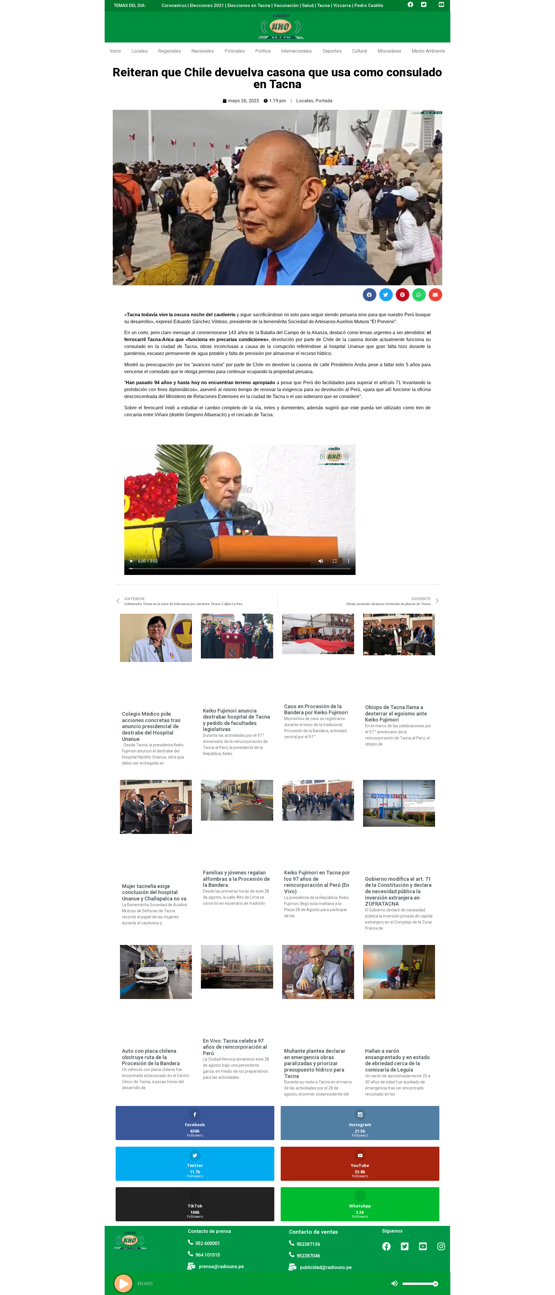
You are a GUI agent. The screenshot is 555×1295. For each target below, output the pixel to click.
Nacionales (202, 51)
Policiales (235, 51)
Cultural (359, 51)
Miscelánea (389, 51)
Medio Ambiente (428, 51)
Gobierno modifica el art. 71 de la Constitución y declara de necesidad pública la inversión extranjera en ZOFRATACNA (398, 891)
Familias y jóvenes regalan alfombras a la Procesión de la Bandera (236, 879)
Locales (140, 51)
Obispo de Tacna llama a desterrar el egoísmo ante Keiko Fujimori (396, 713)
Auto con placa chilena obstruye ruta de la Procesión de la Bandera (151, 1057)
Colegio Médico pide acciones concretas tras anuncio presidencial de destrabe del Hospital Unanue (151, 726)
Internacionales (296, 51)
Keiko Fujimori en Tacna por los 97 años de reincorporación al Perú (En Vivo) (317, 882)
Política (263, 51)
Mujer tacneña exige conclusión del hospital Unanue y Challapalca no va (154, 892)
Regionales (169, 51)
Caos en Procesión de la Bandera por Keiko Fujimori (316, 709)
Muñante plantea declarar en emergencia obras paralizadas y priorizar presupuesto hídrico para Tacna (314, 1063)
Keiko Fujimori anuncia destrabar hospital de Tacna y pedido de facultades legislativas (236, 720)
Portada (324, 100)
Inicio (115, 51)
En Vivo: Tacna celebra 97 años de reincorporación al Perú (235, 1047)
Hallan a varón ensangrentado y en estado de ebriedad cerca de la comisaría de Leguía (397, 1060)
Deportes (332, 51)
